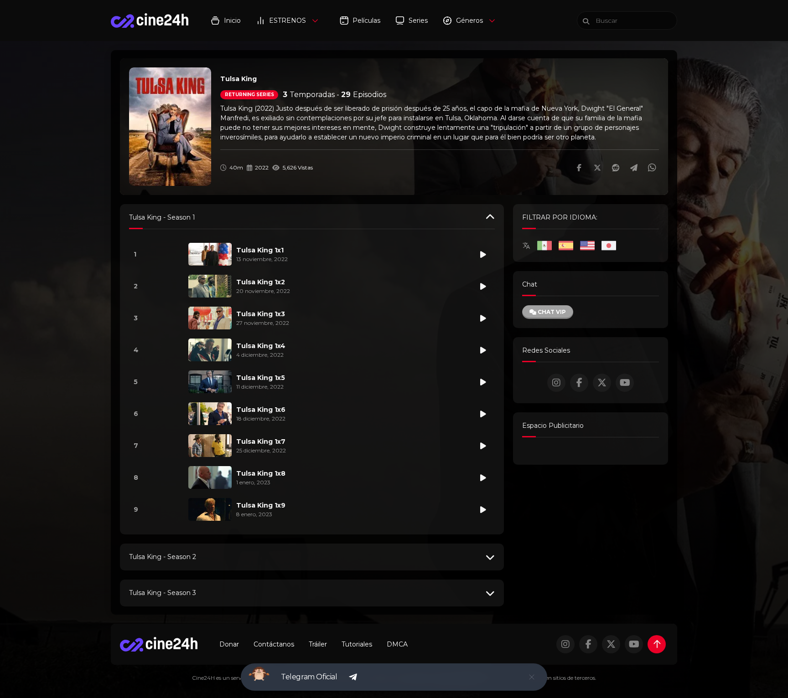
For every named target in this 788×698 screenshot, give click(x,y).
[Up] (657, 644)
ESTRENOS (287, 20)
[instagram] (556, 383)
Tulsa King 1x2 (260, 282)
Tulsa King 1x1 (260, 250)
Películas (366, 20)
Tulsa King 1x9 (260, 505)
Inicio (232, 20)
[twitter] (602, 383)
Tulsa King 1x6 (260, 409)
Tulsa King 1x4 (260, 346)
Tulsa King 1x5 (260, 378)
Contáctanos (274, 644)
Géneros (469, 20)
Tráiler (318, 644)
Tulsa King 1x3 (260, 314)
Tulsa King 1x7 (260, 441)
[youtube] (625, 383)
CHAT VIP (551, 311)
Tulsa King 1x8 (260, 473)
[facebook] (579, 383)
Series (418, 20)
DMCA (397, 644)
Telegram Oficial (309, 676)
